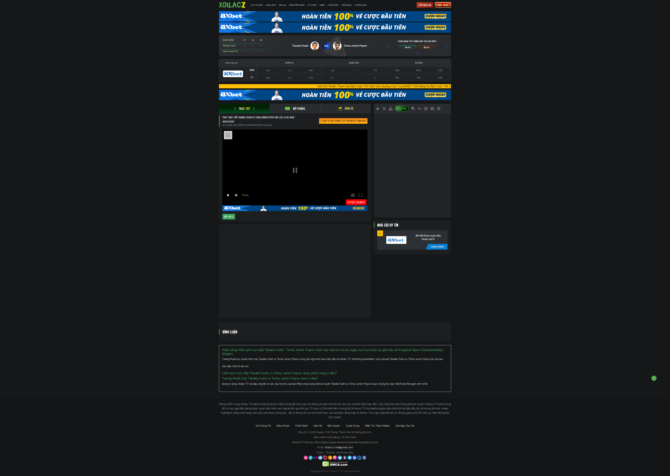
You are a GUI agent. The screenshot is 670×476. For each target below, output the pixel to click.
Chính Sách (301, 425)
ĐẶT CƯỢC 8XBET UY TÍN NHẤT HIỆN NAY (344, 121)
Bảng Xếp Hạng (297, 5)
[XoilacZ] (232, 5)
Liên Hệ (317, 425)
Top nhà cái (425, 5)
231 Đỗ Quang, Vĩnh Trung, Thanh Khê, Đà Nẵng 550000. (340, 432)
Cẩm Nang (346, 5)
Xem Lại (282, 5)
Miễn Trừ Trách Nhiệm (377, 425)
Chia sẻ (349, 108)
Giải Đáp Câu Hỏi (404, 425)
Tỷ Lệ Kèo (312, 5)
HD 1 (230, 216)
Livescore (333, 5)
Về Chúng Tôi (263, 425)
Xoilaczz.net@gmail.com (339, 447)
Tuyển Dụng (360, 5)
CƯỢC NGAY (437, 246)
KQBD (322, 5)
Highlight (271, 5)
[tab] (244, 108)
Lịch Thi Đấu (256, 5)
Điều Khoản (283, 425)
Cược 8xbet (443, 5)
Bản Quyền (333, 425)
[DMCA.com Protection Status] (335, 463)
